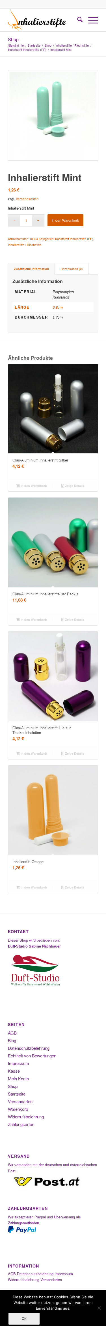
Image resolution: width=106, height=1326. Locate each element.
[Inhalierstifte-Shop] (44, 20)
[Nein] (99, 1308)
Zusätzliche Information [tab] (31, 269)
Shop (13, 39)
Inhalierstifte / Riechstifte (24, 244)
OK (24, 1318)
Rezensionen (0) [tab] (71, 269)
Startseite (16, 1094)
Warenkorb (18, 1109)
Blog (12, 1040)
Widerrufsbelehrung (26, 1117)
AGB (12, 1033)
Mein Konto (18, 1078)
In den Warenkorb (65, 220)
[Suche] (77, 20)
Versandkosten (27, 199)
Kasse (14, 1071)
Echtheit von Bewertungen (32, 1056)
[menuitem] (77, 20)
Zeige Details (74, 486)
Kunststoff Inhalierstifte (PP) (74, 238)
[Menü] (90, 20)
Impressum (18, 1063)
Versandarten (20, 1101)
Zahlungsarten (21, 1124)
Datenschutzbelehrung (28, 1048)
